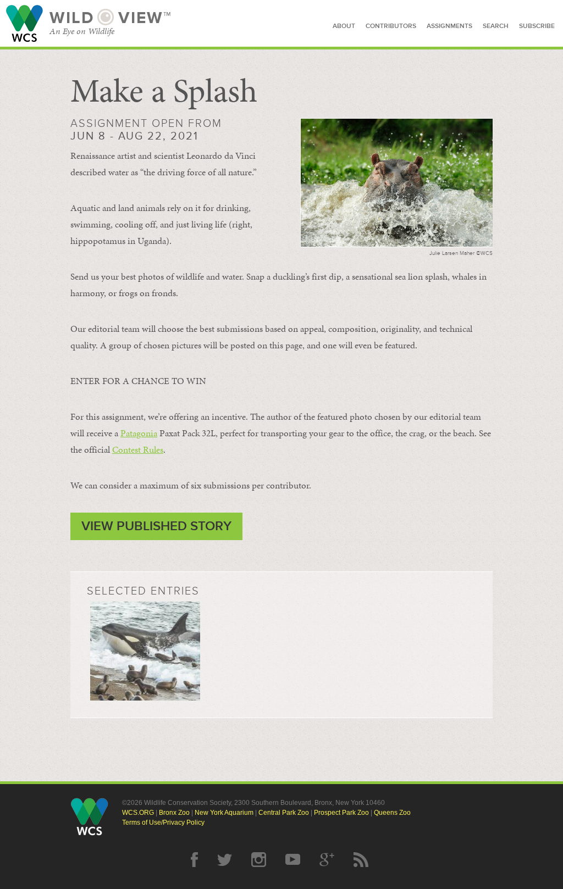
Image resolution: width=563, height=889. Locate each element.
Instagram (258, 859)
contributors (391, 26)
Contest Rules (137, 449)
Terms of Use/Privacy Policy (163, 822)
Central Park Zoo (283, 812)
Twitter (224, 859)
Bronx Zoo (174, 812)
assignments (449, 26)
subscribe (537, 26)
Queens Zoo (392, 812)
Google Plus (326, 859)
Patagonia (138, 433)
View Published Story (156, 526)
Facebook (194, 859)
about (344, 26)
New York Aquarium (224, 812)
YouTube (292, 859)
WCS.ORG (138, 812)
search (496, 26)
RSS (361, 859)
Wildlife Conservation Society (24, 23)
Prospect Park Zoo (341, 812)
